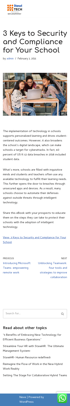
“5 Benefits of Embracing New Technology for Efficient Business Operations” (32, 337)
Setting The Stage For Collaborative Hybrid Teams (35, 375)
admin (10, 59)
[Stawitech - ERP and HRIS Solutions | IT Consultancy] (14, 9)
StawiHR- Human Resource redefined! (27, 357)
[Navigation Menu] (62, 8)
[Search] (62, 313)
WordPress (26, 402)
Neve (22, 397)
